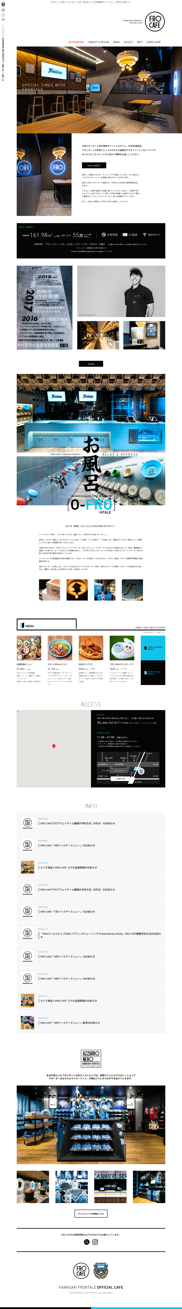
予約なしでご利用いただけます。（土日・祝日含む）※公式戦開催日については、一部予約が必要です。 (91, 2)
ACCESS (128, 42)
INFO (139, 42)
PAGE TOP (177, 1304)
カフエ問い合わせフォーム (3, 19)
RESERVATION (76, 42)
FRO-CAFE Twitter (3, 10)
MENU (116, 42)
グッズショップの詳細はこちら (91, 1213)
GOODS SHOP (154, 42)
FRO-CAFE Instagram (3, 15)
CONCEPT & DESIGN (98, 42)
